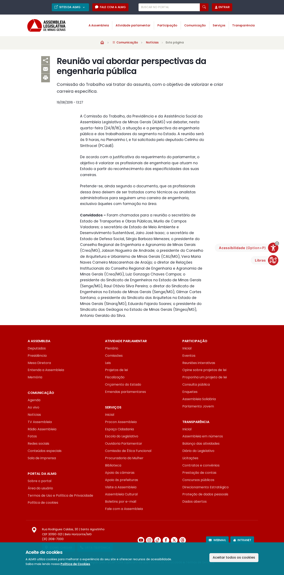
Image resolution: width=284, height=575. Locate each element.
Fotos (32, 436)
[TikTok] (157, 540)
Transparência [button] (243, 25)
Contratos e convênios (201, 465)
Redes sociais (38, 443)
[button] (277, 243)
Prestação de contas (199, 472)
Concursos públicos (198, 480)
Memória (35, 377)
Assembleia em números (202, 436)
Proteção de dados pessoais (205, 494)
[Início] (102, 42)
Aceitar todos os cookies (234, 557)
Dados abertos (194, 501)
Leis (108, 362)
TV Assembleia (40, 422)
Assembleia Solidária (199, 399)
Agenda (34, 400)
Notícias (152, 42)
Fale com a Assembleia (124, 508)
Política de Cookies (75, 564)
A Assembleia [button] (99, 25)
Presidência (37, 355)
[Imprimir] (45, 78)
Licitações (190, 458)
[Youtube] (141, 540)
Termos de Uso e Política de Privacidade (60, 495)
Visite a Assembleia (120, 487)
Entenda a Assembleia (46, 370)
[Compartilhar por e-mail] (45, 69)
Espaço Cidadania (119, 429)
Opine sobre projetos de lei (204, 370)
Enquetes (190, 391)
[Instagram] (149, 540)
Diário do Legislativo (198, 450)
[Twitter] (174, 540)
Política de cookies (43, 502)
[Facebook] (166, 540)
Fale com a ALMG (113, 7)
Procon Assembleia (121, 422)
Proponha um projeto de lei (204, 377)
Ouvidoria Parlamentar (123, 443)
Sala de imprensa (42, 458)
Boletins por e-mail (120, 501)
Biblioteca (113, 465)
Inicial (186, 348)
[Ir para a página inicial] (43, 25)
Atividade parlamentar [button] (133, 25)
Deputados (37, 348)
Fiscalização (115, 377)
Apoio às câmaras (120, 472)
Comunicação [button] (195, 25)
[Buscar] (204, 7)
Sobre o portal (39, 481)
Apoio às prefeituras (121, 480)
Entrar (224, 7)
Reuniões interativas (198, 362)
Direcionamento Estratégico (205, 487)
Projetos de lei (116, 370)
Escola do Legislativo (121, 436)
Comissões (114, 355)
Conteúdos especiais (45, 450)
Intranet (244, 540)
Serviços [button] (219, 25)
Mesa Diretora (39, 362)
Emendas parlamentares (125, 391)
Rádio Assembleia (42, 429)
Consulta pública (196, 384)
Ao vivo (33, 407)
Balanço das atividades (201, 443)
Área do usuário (40, 488)
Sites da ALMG (70, 7)
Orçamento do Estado (123, 384)
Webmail (219, 540)
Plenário (111, 348)
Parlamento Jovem (198, 406)
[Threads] (182, 540)
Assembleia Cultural (121, 494)
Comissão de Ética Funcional (128, 450)
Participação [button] (167, 25)
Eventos (188, 355)
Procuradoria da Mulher (124, 458)
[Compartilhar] (45, 60)
